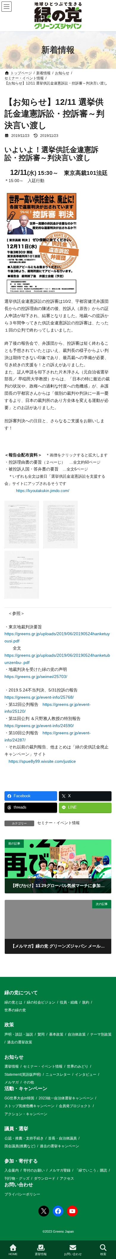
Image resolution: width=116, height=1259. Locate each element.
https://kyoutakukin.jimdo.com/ (42, 490)
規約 (85, 1002)
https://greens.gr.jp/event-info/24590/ (39, 725)
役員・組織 (69, 1002)
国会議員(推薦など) (19, 1146)
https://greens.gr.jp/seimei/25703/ (35, 676)
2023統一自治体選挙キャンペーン (66, 1098)
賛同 (41, 1034)
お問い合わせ (18, 1184)
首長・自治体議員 (62, 1138)
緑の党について (21, 992)
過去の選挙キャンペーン (59, 1146)
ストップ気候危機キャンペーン (29, 1106)
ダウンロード (44, 1178)
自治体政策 (77, 1034)
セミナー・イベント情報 (58, 823)
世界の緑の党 (15, 1010)
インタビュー (85, 1074)
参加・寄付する (21, 1160)
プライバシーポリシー (22, 1194)
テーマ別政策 (101, 1034)
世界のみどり (77, 1066)
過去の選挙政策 (19, 1042)
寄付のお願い (34, 1170)
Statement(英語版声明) (22, 1074)
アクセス (67, 1178)
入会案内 (11, 1170)
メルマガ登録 (59, 1170)
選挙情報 (11, 1066)
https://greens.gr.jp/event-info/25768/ (39, 697)
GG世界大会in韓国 (19, 1098)
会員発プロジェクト (75, 1106)
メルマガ (11, 1082)
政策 (9, 1024)
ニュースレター (58, 1074)
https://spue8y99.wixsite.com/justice (42, 761)
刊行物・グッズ (16, 1178)
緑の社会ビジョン (41, 1002)
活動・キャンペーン (25, 1088)
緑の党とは (13, 1002)
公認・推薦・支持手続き (24, 1138)
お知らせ (13, 1056)
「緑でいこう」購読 (91, 1170)
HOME (13, 1254)
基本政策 (56, 1034)
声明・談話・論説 (18, 1034)
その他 (28, 1082)
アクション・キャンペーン (25, 1114)
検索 (103, 1254)
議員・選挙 (16, 1128)
